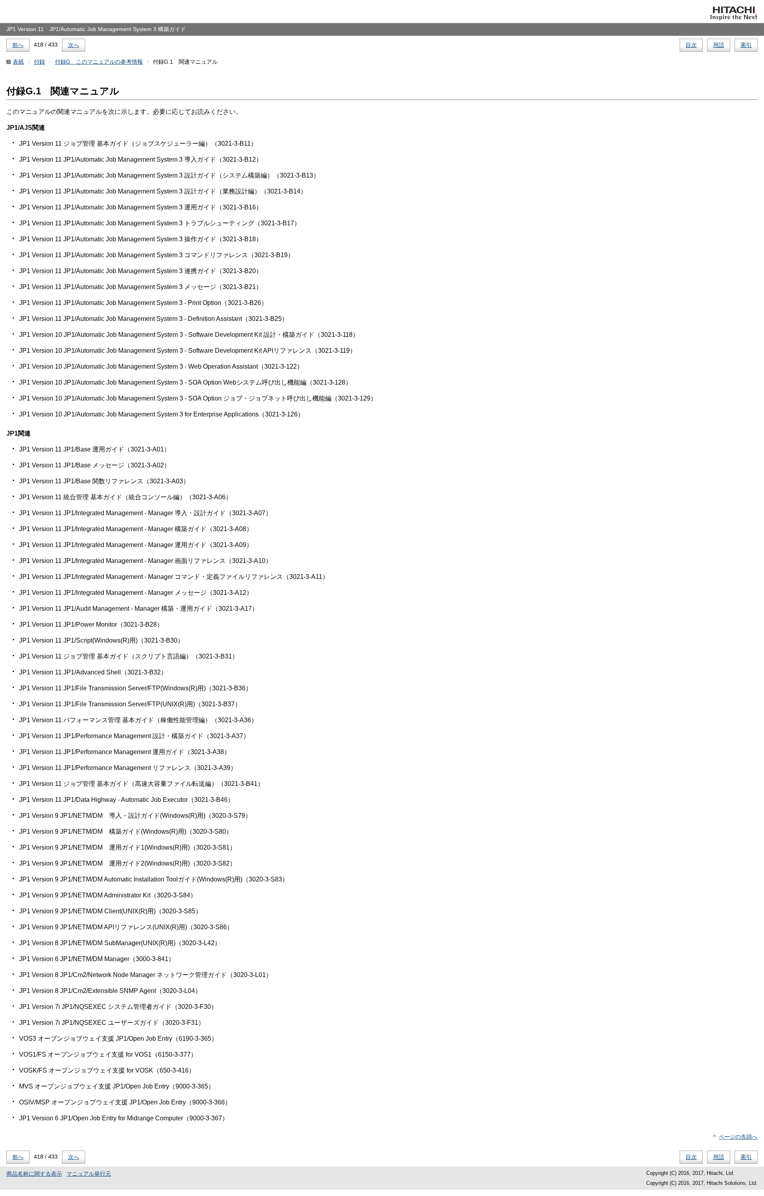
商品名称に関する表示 (34, 1174)
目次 (691, 45)
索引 (746, 45)
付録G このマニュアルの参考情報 (99, 62)
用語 (718, 45)
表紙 (18, 62)
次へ (73, 45)
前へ (17, 45)
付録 (39, 62)
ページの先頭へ (738, 1136)
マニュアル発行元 (88, 1174)
